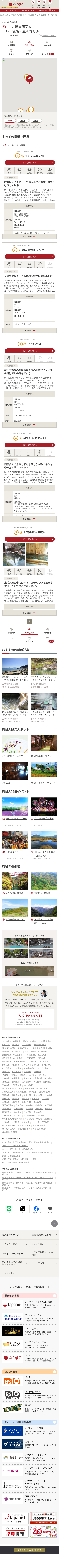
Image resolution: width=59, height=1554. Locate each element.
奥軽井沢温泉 (44, 1092)
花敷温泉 (39, 1108)
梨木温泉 (6, 1085)
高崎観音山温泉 (40, 1044)
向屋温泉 (6, 1065)
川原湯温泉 (6, 1115)
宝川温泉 (17, 1115)
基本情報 (11, 45)
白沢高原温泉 (41, 1088)
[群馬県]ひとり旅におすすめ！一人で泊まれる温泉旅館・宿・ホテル (27, 1189)
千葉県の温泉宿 (24, 1129)
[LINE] (9, 1208)
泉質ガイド (29, 970)
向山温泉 (15, 1065)
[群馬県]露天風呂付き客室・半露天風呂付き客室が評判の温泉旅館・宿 (27, 1184)
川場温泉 (15, 1044)
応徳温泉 (6, 1044)
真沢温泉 (6, 1082)
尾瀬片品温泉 (23, 1048)
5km (10, 120)
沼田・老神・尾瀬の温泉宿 (13, 1152)
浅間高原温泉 (7, 1105)
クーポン (47, 54)
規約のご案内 (38, 1244)
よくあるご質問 (9, 1244)
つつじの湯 (29, 1119)
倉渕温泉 (27, 1095)
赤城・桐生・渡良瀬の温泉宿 (38, 1152)
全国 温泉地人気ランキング (16, 943)
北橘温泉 (29, 1108)
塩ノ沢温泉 (43, 1061)
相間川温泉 (31, 1061)
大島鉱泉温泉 (29, 1068)
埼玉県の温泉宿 (8, 1129)
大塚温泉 (32, 1075)
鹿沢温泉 (40, 1115)
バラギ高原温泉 (44, 1041)
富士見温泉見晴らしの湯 (12, 1088)
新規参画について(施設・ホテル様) (12, 1263)
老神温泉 (19, 1105)
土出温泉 (6, 1122)
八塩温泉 (25, 1122)
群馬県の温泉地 (17, 15)
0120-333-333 (32, 1015)
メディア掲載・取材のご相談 (43, 1253)
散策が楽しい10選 (16, 953)
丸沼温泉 (15, 1122)
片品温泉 (45, 1098)
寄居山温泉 (46, 1065)
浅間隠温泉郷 (29, 1115)
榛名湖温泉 (6, 1061)
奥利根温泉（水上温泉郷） (13, 1058)
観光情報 (47, 45)
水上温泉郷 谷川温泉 (11, 1041)
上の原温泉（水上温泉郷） (42, 1048)
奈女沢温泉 (38, 1112)
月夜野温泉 (31, 1058)
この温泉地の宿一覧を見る (31, 1550)
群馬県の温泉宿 (39, 1125)
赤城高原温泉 (7, 1092)
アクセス (29, 54)
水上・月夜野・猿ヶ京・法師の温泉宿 (17, 1149)
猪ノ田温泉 (6, 1068)
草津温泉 (6, 1095)
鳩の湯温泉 (28, 1085)
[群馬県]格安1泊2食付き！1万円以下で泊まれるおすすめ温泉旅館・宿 (28, 1173)
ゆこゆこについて (28, 10)
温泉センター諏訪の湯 (33, 1078)
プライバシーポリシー (12, 1253)
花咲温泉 (37, 1071)
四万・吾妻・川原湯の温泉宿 (14, 1142)
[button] (31, 110)
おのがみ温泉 (42, 1068)
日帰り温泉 (29, 45)
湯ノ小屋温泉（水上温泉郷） (36, 1051)
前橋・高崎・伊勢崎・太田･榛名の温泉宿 (19, 1159)
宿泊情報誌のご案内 (41, 1234)
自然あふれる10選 (41, 953)
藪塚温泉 (48, 1108)
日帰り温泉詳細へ (30, 163)
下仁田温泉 (26, 1044)
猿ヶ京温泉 (38, 1095)
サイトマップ (38, 1263)
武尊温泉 (32, 1092)
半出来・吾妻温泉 (9, 1075)
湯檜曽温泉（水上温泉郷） (13, 1055)
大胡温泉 (17, 1068)
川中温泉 (6, 1078)
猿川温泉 (15, 1082)
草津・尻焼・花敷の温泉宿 (39, 1142)
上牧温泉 (6, 1102)
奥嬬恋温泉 (6, 1108)
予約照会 (43, 6)
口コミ (11, 54)
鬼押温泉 (29, 1105)
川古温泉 (30, 15)
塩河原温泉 (26, 1082)
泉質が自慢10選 (41, 943)
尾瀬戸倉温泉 (21, 1092)
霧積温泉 (6, 1098)
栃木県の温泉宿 (8, 1125)
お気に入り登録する (49, 36)
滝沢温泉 (47, 1082)
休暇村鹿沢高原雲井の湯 (12, 1119)
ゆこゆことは (8, 1272)
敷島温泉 (42, 1058)
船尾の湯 (48, 1119)
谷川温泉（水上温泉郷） (12, 1051)
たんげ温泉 (16, 1071)
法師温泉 (27, 1112)
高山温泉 (37, 1082)
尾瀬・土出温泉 (29, 1041)
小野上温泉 (16, 1078)
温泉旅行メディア (10, 1234)
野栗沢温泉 (16, 1085)
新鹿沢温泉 (26, 1102)
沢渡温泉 (15, 1102)
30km (35, 120)
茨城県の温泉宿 (24, 1125)
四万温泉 (45, 1122)
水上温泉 (37, 1102)
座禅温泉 (6, 1071)
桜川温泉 (48, 1078)
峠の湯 (39, 1119)
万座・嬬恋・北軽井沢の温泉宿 (15, 1145)
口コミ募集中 (12, 35)
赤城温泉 (35, 1098)
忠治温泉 (35, 1122)
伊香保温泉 (16, 1095)
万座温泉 (25, 1065)
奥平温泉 (42, 1075)
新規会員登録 (43, 10)
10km (22, 120)
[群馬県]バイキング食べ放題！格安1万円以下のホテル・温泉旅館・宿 (27, 1178)
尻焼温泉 (23, 1075)
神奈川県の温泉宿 (9, 1132)
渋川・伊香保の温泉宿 (11, 1156)
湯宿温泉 (15, 1098)
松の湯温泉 (29, 1088)
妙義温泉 (39, 1105)
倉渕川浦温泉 (19, 1061)
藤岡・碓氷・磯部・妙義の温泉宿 (15, 1162)
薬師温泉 (17, 1112)
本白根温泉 (6, 1112)
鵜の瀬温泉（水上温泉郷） (37, 1055)
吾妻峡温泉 (18, 1108)
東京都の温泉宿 (39, 1129)
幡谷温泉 (27, 1071)
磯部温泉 (25, 1098)
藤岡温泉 (48, 1105)
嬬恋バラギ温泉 (8, 1048)
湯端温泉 (35, 1065)
